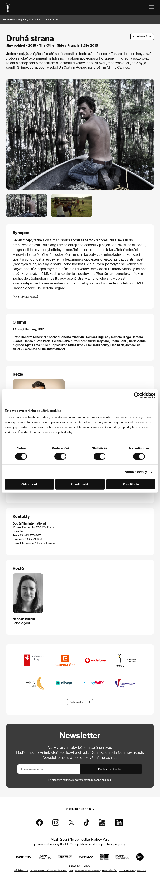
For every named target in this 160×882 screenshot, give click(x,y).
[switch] (60, 456)
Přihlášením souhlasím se (80, 779)
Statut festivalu (127, 870)
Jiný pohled (15, 45)
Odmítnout (29, 484)
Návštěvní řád (21, 870)
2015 (32, 45)
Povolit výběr (80, 484)
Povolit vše (131, 484)
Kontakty (141, 870)
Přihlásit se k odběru (111, 768)
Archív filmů (140, 36)
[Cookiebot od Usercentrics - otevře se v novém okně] (137, 395)
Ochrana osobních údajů (87, 870)
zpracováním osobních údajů (95, 779)
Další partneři (77, 702)
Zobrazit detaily (135, 471)
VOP (71, 870)
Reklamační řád (109, 870)
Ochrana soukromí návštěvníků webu (48, 870)
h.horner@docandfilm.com (39, 543)
